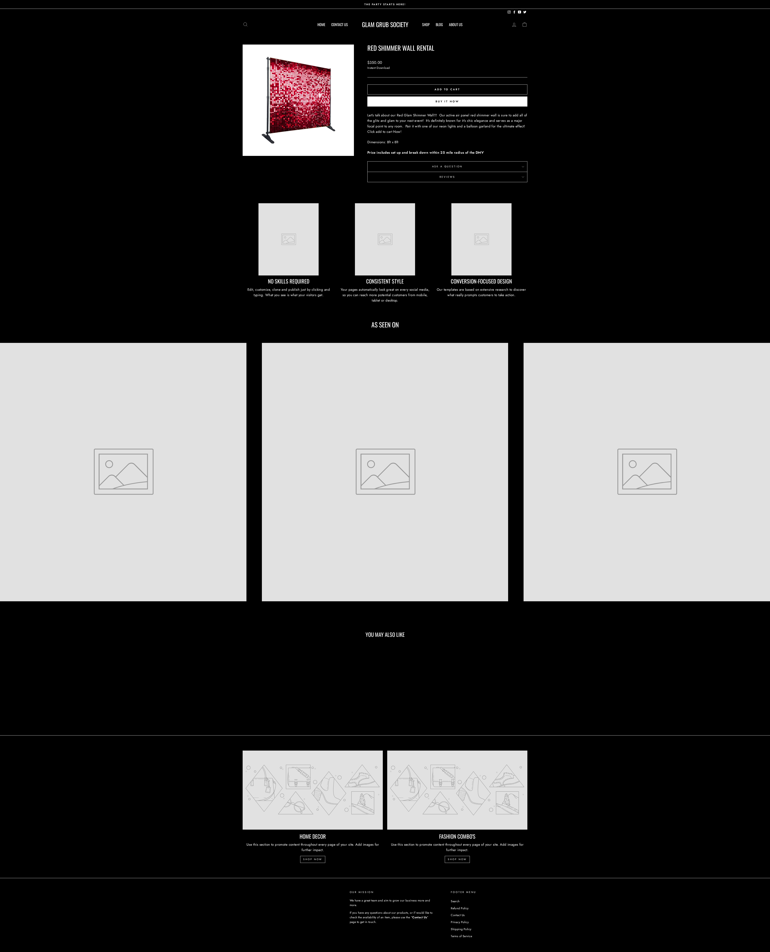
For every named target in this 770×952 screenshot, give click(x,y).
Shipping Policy (461, 929)
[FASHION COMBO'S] (457, 790)
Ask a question (447, 166)
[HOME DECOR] (313, 790)
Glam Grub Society (385, 24)
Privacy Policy (460, 922)
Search (455, 901)
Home (321, 24)
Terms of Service (461, 936)
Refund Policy (460, 908)
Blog (439, 24)
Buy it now (447, 101)
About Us (456, 24)
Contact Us (339, 24)
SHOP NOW (312, 859)
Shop (426, 24)
